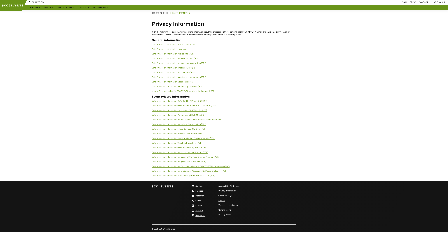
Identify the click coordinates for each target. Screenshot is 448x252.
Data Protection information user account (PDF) (173, 44)
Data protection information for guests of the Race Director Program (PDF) (185, 157)
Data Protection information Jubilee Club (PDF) (173, 54)
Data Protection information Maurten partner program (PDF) (179, 77)
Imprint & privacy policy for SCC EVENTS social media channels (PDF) (183, 91)
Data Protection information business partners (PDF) (175, 58)
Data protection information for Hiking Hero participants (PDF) (180, 152)
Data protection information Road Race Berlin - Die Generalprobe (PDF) (183, 138)
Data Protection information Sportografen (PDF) (173, 72)
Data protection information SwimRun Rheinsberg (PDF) (177, 143)
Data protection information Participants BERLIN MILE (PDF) (179, 115)
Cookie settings (225, 195)
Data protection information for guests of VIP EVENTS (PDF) (179, 162)
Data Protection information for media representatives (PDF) (179, 63)
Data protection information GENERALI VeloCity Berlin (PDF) (179, 148)
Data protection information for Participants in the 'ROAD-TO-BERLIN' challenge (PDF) (191, 166)
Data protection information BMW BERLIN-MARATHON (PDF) (179, 101)
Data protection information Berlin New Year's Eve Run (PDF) (179, 124)
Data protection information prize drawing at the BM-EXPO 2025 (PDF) (183, 176)
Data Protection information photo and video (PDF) (174, 68)
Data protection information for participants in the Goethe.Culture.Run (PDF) (186, 120)
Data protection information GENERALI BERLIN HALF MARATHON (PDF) (184, 106)
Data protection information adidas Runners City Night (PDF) (179, 129)
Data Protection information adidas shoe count (172, 82)
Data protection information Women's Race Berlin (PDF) (177, 134)
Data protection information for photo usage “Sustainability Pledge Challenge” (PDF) (189, 171)
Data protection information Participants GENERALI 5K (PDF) (179, 110)
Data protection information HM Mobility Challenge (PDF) (177, 86)
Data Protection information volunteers (169, 49)
